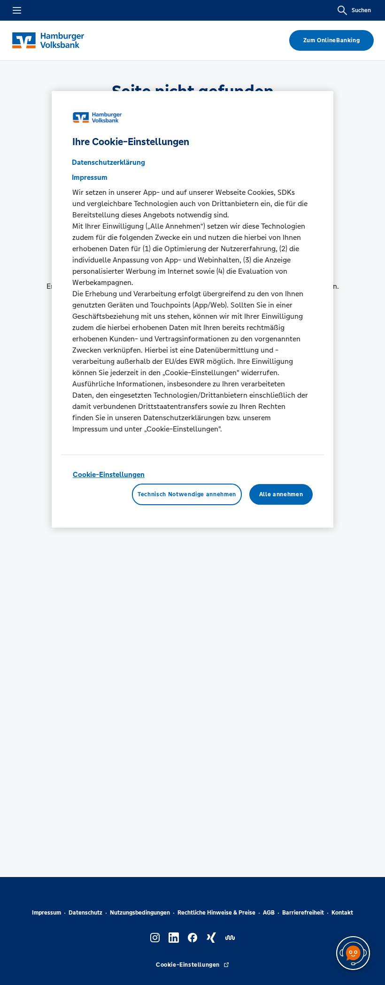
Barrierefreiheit (303, 912)
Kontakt (342, 912)
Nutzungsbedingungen (140, 912)
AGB (269, 912)
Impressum (46, 912)
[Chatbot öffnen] (353, 953)
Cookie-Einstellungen (109, 474)
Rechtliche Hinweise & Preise (216, 912)
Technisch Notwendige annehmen (187, 494)
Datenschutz (85, 912)
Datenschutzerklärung (108, 162)
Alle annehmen (281, 494)
